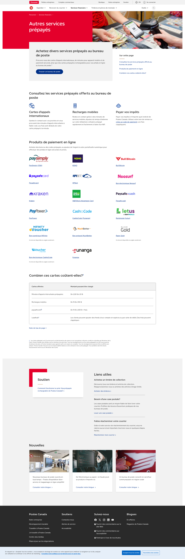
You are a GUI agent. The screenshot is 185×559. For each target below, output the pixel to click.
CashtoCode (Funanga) (81, 218)
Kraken (31, 201)
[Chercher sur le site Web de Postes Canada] (154, 8)
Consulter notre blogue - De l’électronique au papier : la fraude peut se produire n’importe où (91, 452)
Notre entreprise (35, 520)
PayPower (33, 218)
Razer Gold (120, 236)
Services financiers (45, 15)
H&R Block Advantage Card (82, 201)
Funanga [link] (75, 257)
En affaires (131, 520)
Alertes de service (68, 524)
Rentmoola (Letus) (123, 218)
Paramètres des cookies (151, 553)
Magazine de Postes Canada (137, 524)
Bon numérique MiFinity (38, 236)
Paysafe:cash (121, 201)
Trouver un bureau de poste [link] (49, 72)
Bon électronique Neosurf (126, 183)
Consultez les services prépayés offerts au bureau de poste (135, 63)
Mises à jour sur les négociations (41, 541)
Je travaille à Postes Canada (40, 533)
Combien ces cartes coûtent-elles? (132, 73)
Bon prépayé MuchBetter (82, 236)
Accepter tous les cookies (131, 553)
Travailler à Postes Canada (39, 528)
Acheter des (102, 391)
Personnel (32, 15)
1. (29, 340)
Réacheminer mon (104, 435)
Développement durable (38, 524)
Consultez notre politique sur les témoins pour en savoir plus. (61, 554)
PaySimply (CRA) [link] (35, 165)
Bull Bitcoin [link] (120, 165)
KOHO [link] (74, 165)
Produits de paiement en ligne (131, 69)
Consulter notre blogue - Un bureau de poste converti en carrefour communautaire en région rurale (134, 453)
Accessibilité (66, 528)
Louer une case (103, 413)
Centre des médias (36, 537)
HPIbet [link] (75, 183)
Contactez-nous (68, 520)
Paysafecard (34, 183)
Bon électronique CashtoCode (40, 257)
